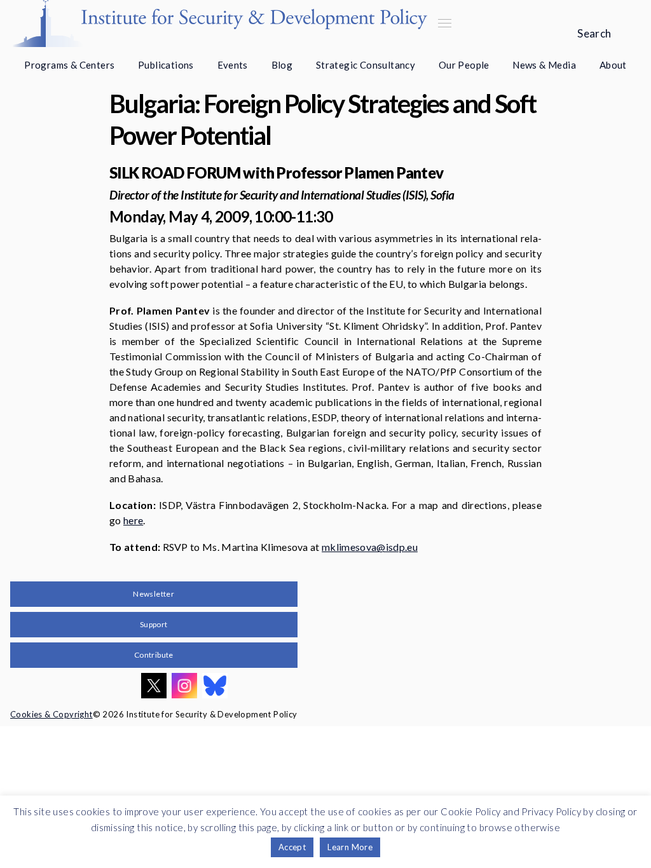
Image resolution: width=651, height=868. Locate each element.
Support (154, 624)
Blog (282, 65)
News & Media (544, 65)
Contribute (154, 655)
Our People (464, 65)
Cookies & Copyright (51, 714)
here (133, 520)
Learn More (350, 847)
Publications (166, 65)
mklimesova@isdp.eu (370, 547)
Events (232, 65)
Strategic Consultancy (365, 65)
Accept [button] (292, 847)
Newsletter (153, 594)
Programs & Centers (69, 65)
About (613, 65)
